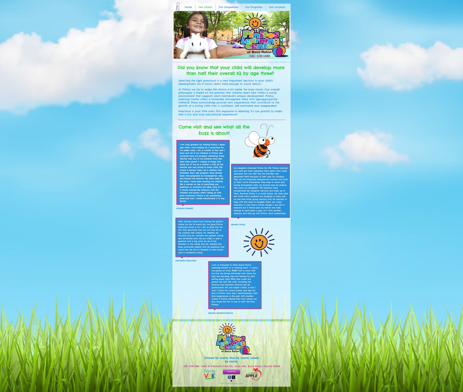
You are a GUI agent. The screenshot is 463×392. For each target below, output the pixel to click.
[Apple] (231, 380)
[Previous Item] (177, 34)
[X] (233, 377)
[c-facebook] (229, 377)
